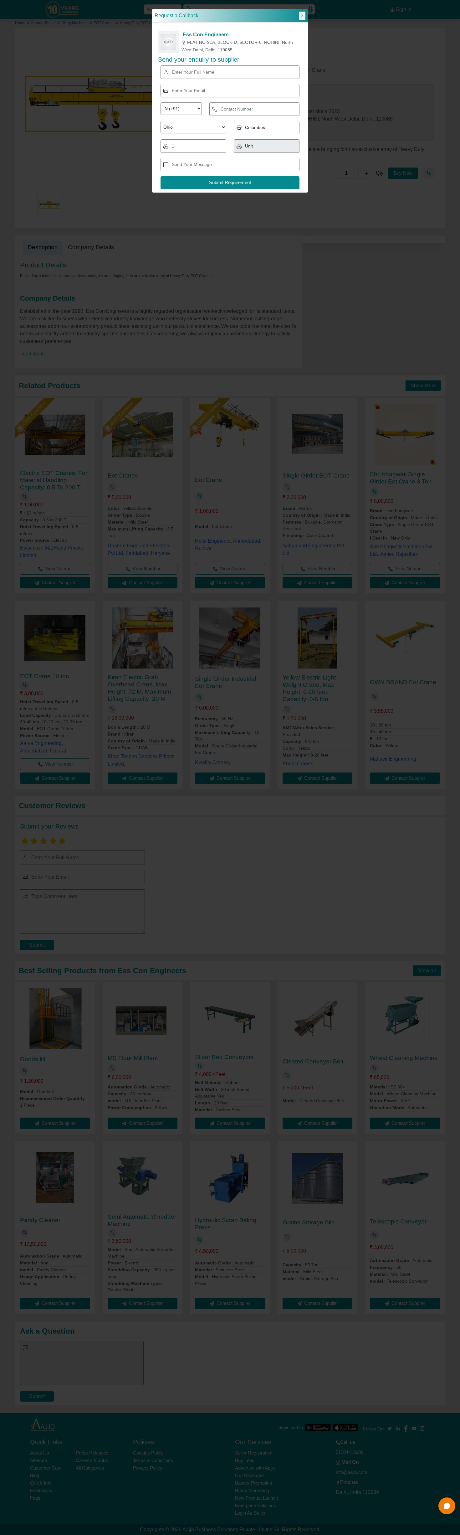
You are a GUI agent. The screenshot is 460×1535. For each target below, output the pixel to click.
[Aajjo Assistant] (446, 1505)
